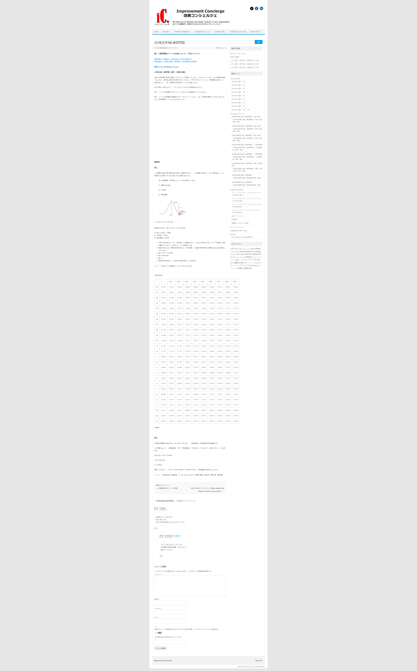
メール (157, 608)
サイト (156, 617)
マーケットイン (251, 263)
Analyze (244, 249)
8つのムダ (236, 249)
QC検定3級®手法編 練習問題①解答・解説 (247, 178)
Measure (232, 257)
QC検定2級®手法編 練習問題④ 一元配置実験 (247, 144)
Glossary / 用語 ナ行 (238, 95)
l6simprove (163, 48)
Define (252, 249)
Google (232, 251)
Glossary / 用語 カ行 (238, 85)
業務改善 (248, 268)
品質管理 (234, 219)
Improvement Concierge (250, 251)
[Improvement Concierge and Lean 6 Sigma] (192, 25)
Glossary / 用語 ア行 (238, 81)
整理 (243, 268)
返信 (155, 528)
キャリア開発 (234, 259)
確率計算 (213, 475)
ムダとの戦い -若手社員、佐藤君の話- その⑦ (244, 60)
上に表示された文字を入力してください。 (168, 637)
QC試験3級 (173, 475)
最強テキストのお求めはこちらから (166, 67)
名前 (156, 599)
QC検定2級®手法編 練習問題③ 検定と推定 (246, 135)
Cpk (185, 475)
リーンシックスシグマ (240, 265)
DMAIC (258, 248)
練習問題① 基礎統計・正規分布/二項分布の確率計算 (172, 59)
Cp (182, 475)
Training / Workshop (182, 31)
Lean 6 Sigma (240, 254)
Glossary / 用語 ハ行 (238, 99)
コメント (158, 574)
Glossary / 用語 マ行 (238, 102)
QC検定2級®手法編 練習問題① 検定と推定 (246, 116)
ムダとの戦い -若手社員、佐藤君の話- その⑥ (244, 64)
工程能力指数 (198, 475)
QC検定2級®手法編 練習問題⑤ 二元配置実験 (247, 154)
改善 (240, 268)
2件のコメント (221, 48)
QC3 (191, 475)
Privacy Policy (255, 31)
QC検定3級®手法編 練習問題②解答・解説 (247, 185)
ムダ (257, 262)
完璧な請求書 (234, 57)
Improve (236, 251)
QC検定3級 (165, 475)
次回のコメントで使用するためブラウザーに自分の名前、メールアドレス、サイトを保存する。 (187, 629)
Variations (242, 257)
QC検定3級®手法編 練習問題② (242, 182)
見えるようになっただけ (238, 53)
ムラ (261, 263)
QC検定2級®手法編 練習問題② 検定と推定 (246, 126)
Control (248, 249)
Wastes (248, 257)
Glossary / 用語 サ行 (238, 88)
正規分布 (206, 475)
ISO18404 (232, 254)
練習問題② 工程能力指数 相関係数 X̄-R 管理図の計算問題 (175, 61)
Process (238, 257)
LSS (259, 254)
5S (231, 249)
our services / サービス (202, 31)
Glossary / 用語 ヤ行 (238, 106)
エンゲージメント (257, 257)
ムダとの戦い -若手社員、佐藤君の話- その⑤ (244, 67)
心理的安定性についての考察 (167, 488)
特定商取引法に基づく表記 (238, 31)
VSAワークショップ (238, 216)
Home (156, 31)
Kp (188, 475)
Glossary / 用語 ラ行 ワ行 (240, 109)
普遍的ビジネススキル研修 (240, 223)
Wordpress (261, 666)
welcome (166, 31)
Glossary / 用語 (219, 31)
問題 (251, 265)
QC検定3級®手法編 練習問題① (242, 175)
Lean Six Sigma (251, 254)
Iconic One (240, 666)
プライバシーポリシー (237, 227)
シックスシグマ (245, 260)
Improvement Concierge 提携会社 (242, 237)
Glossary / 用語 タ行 (238, 92)
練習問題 (220, 475)
